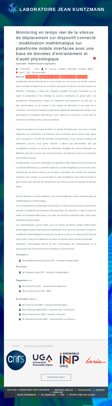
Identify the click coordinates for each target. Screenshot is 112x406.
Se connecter (48, 395)
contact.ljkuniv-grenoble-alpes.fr (39, 346)
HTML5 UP (81, 395)
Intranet (100, 390)
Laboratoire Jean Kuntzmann (62, 9)
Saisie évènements (26, 395)
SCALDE (91, 395)
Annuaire (58, 392)
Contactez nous (56, 377)
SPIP (62, 395)
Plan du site (84, 390)
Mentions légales (64, 390)
